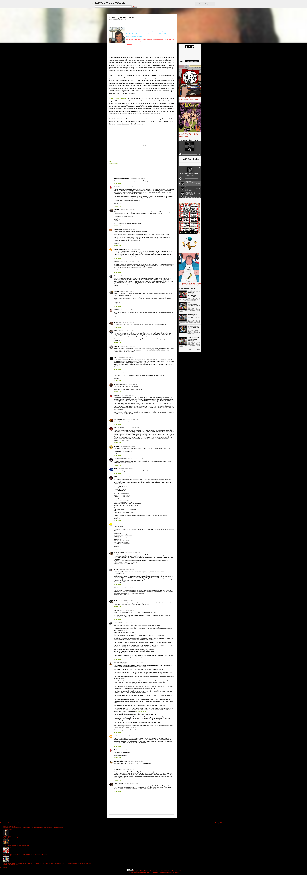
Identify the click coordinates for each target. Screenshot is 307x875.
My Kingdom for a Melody (10, 838)
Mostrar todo (4, 867)
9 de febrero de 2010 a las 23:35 (127, 446)
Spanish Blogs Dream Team (11, 846)
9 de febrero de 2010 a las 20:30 (124, 373)
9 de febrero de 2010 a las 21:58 (130, 419)
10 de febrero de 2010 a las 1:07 (135, 458)
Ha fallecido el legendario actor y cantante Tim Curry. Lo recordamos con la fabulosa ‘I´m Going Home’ (33, 827)
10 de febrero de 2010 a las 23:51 (129, 524)
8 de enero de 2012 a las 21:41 (127, 769)
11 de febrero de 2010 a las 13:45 (132, 552)
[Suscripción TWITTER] (189, 47)
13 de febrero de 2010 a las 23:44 (135, 761)
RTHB (116, 477)
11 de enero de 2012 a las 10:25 (131, 783)
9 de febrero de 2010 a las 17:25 (127, 291)
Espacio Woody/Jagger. (142, 870)
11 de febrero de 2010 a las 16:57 (126, 569)
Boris (115, 468)
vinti (115, 622)
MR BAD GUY (118, 229)
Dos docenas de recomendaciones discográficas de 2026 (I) (193, 316)
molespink (117, 524)
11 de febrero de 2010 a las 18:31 (125, 600)
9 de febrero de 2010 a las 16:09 (126, 275)
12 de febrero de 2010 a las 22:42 (135, 662)
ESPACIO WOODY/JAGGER (110, 2)
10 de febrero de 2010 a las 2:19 (125, 468)
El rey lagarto (118, 384)
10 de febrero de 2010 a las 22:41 (126, 476)
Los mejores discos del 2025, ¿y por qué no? (193, 327)
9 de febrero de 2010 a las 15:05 (130, 229)
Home (190, 349)
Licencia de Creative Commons (172, 870)
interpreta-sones (119, 249)
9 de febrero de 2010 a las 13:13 (126, 186)
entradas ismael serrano (121, 178)
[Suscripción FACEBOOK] (186, 47)
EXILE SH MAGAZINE (9, 826)
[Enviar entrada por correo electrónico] (110, 161)
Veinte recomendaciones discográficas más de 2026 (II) (193, 305)
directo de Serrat (141, 711)
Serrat (116, 163)
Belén (116, 309)
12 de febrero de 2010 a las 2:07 (127, 610)
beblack (116, 209)
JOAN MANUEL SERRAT (117, 98)
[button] (110, 23)
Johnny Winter (7, 836)
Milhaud (116, 610)
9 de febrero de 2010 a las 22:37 (132, 427)
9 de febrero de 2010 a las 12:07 (137, 178)
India (115, 357)
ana (115, 373)
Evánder (116, 446)
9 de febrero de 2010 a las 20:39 (130, 384)
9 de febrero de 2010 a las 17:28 (125, 309)
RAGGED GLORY (8, 829)
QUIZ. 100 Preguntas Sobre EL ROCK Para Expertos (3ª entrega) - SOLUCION (25, 854)
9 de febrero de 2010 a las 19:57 (125, 357)
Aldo (115, 600)
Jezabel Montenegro (120, 458)
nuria (115, 736)
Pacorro (116, 346)
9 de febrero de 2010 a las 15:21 (132, 249)
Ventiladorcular (119, 427)
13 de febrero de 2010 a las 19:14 (127, 750)
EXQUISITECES (7, 855)
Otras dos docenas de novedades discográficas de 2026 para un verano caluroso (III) (193, 294)
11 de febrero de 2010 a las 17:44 (125, 587)
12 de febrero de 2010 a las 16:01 (125, 622)
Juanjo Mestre (118, 783)
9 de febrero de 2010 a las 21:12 (126, 395)
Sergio (116, 330)
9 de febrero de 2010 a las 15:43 (131, 261)
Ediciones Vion (118, 261)
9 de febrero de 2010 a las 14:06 (127, 209)
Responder (117, 183)
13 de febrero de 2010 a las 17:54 (125, 735)
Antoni (116, 322)
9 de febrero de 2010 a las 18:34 (126, 330)
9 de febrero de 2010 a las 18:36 (127, 346)
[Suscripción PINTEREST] (192, 47)
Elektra (116, 186)
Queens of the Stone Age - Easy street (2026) (16, 845)
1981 (111, 163)
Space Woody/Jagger (120, 662)
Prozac (116, 276)
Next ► (198, 349)
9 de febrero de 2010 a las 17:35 (126, 322)
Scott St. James (119, 552)
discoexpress (118, 419)
